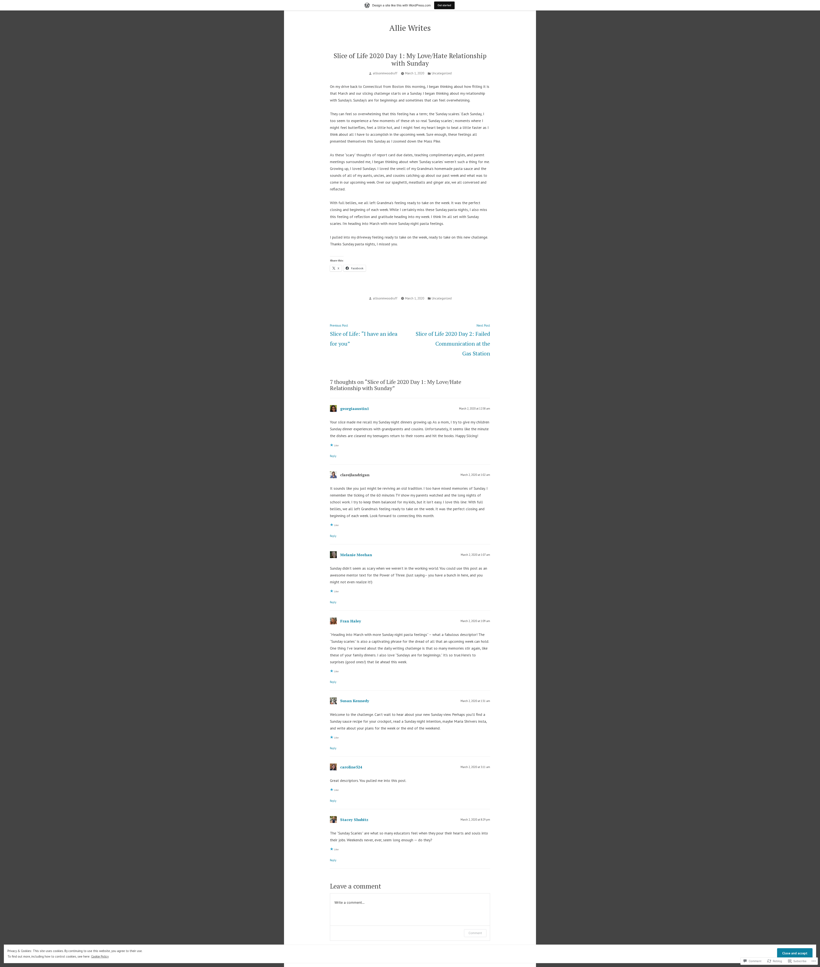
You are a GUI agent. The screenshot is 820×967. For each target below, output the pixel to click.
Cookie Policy (100, 956)
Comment (475, 933)
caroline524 (351, 766)
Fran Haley (350, 621)
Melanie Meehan (356, 554)
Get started (444, 5)
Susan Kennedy (354, 700)
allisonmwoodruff (385, 73)
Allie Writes (410, 27)
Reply (333, 456)
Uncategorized (442, 73)
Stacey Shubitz (354, 819)
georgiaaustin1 (354, 408)
